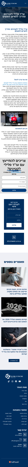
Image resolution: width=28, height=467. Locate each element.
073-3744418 (16, 172)
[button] (25, 3)
